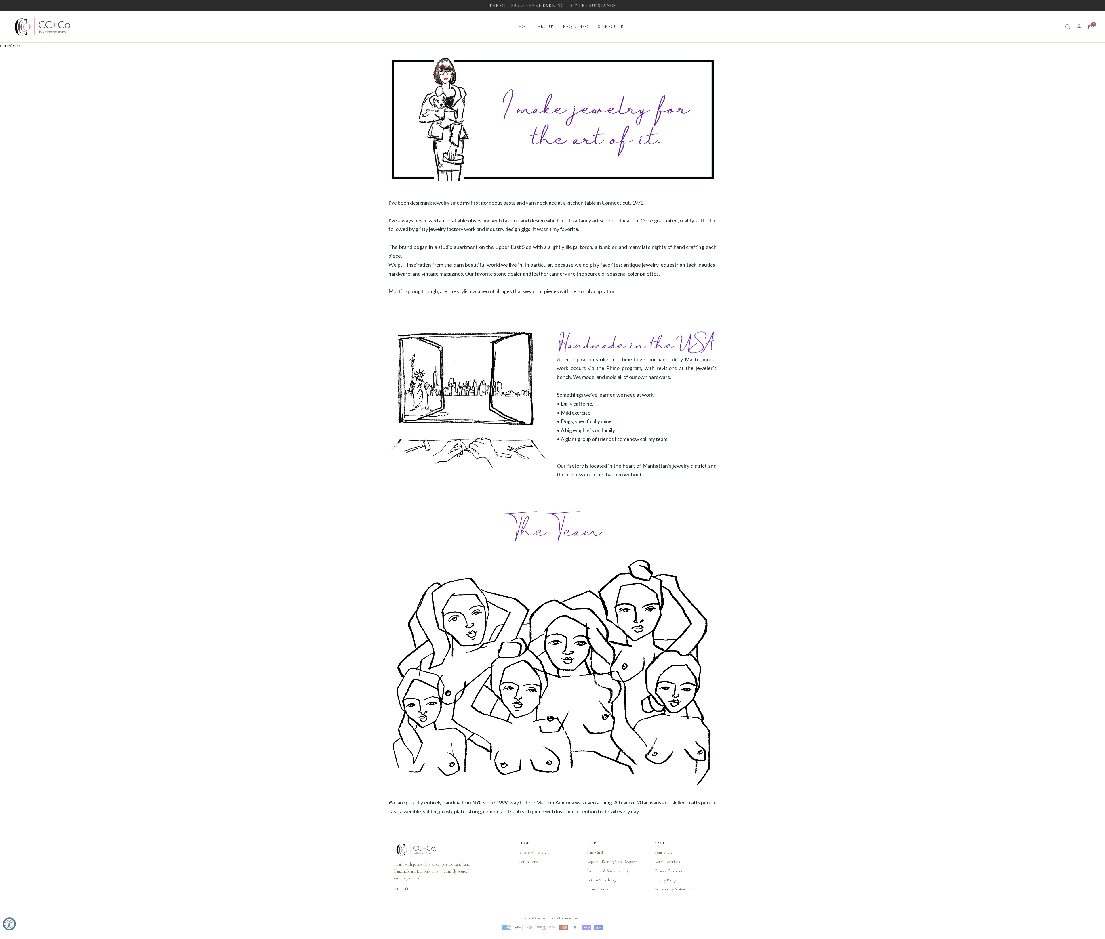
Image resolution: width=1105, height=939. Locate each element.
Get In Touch (529, 861)
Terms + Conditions (669, 871)
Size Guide (611, 26)
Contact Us (663, 852)
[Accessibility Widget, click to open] (9, 923)
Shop (522, 26)
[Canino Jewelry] (450, 849)
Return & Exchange (601, 880)
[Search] (1067, 27)
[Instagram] (396, 889)
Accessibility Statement (672, 889)
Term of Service (598, 889)
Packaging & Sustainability (607, 871)
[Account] (1079, 27)
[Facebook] (406, 889)
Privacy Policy (665, 880)
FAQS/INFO (576, 26)
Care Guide (595, 852)
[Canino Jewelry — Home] (43, 26)
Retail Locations (667, 861)
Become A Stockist (533, 852)
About (546, 26)
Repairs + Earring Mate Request (611, 861)
